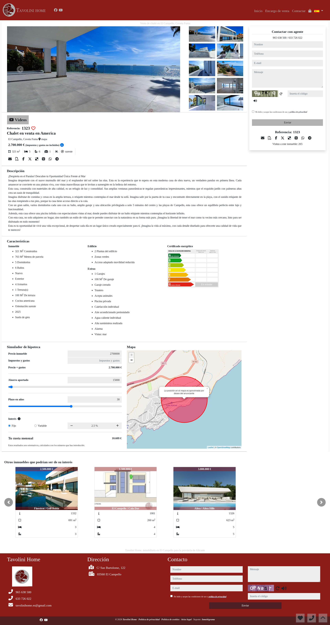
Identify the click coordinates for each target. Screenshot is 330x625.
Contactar (299, 11)
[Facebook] (55, 10)
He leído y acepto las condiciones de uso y (281, 112)
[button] (8, 502)
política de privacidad (298, 112)
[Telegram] (57, 159)
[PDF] (17, 159)
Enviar (287, 122)
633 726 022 (295, 37)
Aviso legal (186, 619)
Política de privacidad (149, 619)
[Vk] (44, 159)
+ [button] (131, 355)
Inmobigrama (208, 619)
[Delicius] (37, 159)
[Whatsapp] (51, 159)
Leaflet (210, 447)
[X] (30, 159)
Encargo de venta (277, 11)
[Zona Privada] (310, 11)
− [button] (131, 360)
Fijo (14, 425)
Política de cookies (170, 619)
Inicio (258, 11)
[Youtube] (61, 10)
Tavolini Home (130, 619)
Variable (42, 425)
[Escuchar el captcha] (255, 100)
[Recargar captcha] (281, 93)
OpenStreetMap (223, 447)
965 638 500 (280, 37)
